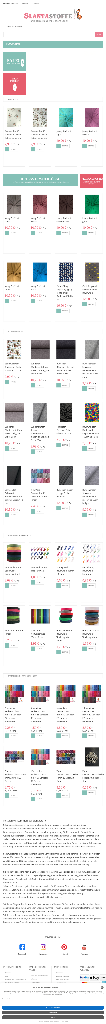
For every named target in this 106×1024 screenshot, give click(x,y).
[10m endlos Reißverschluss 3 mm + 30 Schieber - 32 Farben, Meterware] (40, 757)
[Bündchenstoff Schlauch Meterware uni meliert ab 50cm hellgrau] (91, 475)
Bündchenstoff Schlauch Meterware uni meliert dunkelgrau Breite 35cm (40, 433)
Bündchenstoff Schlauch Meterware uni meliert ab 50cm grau (90, 370)
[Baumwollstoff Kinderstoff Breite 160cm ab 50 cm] (14, 117)
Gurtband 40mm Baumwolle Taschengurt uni (13, 570)
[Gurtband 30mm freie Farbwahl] (40, 553)
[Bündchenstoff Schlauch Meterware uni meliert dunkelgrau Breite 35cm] (40, 412)
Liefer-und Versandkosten (39, 975)
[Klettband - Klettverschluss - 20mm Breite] (40, 616)
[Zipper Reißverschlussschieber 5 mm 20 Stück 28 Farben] (65, 757)
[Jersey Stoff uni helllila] (91, 117)
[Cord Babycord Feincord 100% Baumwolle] (91, 272)
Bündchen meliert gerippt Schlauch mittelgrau (64, 493)
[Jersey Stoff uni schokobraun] (65, 204)
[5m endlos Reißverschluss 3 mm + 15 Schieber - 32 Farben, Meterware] (40, 694)
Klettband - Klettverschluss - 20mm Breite (38, 633)
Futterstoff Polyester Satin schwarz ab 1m (63, 430)
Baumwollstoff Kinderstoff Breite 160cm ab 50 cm (13, 134)
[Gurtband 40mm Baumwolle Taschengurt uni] (14, 553)
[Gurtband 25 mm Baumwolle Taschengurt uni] (91, 616)
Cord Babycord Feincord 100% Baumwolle (89, 289)
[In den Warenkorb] (7, 149)
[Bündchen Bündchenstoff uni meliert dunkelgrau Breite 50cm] (40, 349)
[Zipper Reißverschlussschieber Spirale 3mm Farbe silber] (91, 757)
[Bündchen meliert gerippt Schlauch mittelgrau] (65, 475)
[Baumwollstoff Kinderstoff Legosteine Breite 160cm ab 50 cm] (91, 412)
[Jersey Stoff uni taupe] (14, 204)
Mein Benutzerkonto (10, 3)
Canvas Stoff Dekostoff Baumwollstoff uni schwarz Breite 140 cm (14, 496)
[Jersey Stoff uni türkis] (40, 272)
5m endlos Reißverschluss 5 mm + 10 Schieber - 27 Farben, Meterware (65, 715)
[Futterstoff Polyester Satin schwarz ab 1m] (65, 412)
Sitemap (8, 973)
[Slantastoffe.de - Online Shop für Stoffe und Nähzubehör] (53, 10)
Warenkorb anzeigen (63, 976)
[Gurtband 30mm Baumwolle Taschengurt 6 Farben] (65, 616)
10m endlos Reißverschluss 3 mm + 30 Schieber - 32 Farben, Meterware (40, 778)
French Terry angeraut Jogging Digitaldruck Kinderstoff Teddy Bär (64, 293)
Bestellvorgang (61, 983)
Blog (6, 976)
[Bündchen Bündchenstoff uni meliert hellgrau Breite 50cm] (14, 412)
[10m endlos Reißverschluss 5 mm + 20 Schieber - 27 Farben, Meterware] (91, 694)
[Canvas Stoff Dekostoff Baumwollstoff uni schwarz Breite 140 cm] (14, 475)
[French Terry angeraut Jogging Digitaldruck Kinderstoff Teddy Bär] (65, 272)
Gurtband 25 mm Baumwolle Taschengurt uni (90, 633)
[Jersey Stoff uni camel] (14, 272)
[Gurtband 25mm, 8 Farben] (14, 616)
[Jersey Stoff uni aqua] (65, 117)
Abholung (34, 979)
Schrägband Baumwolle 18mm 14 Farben (65, 570)
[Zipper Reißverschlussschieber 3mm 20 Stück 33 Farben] (14, 757)
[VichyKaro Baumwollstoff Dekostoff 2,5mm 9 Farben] (40, 475)
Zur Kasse (24, 3)
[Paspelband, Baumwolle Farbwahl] (91, 553)
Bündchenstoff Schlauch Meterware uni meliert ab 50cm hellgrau (90, 496)
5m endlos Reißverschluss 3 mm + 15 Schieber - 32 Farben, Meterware (40, 715)
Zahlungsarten (35, 982)
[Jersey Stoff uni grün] (91, 204)
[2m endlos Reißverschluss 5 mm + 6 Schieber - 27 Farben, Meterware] (14, 694)
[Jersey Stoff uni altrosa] (40, 204)
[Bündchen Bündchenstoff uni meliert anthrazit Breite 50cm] (65, 349)
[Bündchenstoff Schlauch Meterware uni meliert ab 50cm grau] (91, 349)
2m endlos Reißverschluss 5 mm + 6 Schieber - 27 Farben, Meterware (13, 715)
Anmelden (35, 3)
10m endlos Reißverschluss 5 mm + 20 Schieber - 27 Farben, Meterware (91, 715)
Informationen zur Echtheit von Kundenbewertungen (15, 981)
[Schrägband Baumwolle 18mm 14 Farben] (65, 553)
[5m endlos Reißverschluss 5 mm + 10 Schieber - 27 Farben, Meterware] (65, 694)
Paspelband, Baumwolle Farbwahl (88, 570)
